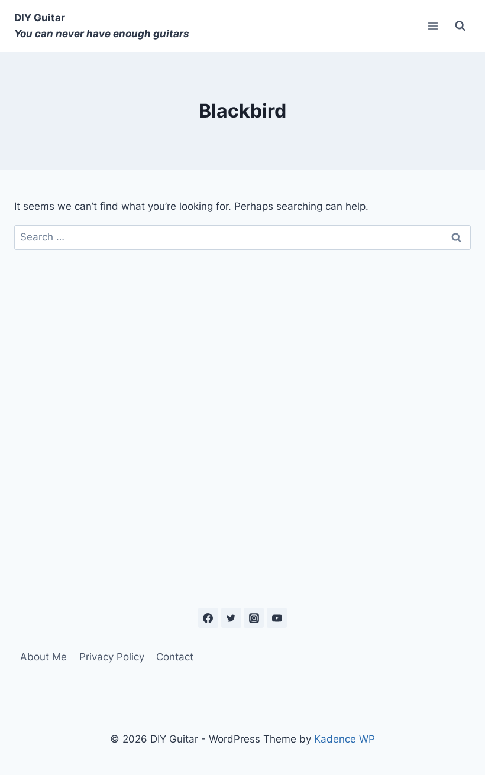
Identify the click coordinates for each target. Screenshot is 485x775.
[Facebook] (208, 618)
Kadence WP (344, 739)
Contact (174, 657)
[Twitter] (231, 618)
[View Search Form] (460, 26)
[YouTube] (277, 618)
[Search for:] (242, 237)
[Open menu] (433, 26)
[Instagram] (254, 618)
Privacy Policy (111, 657)
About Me (43, 657)
